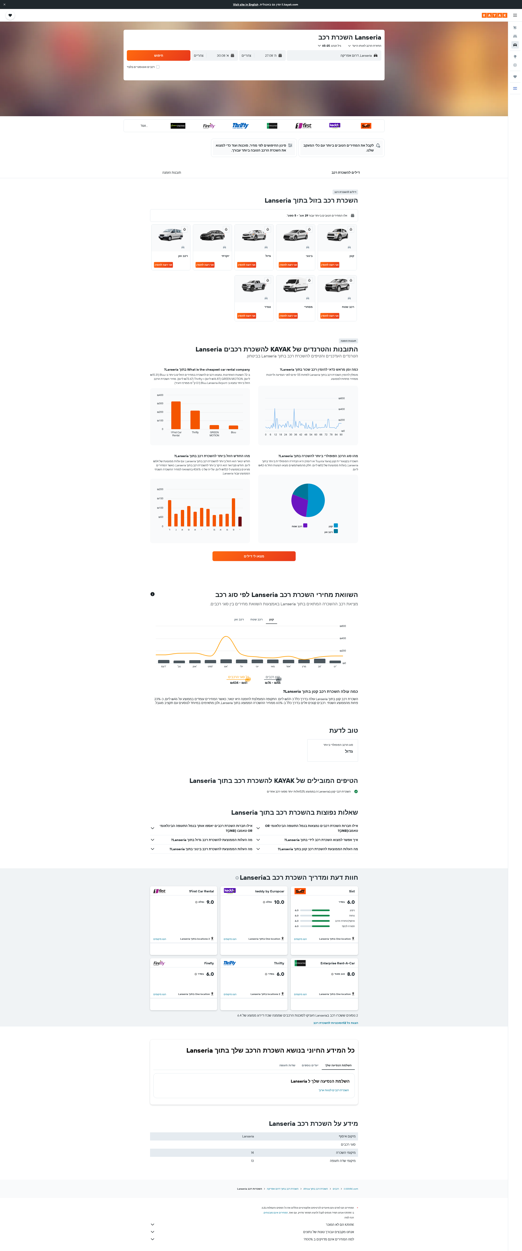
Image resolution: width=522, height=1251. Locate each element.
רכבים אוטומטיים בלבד (141, 67)
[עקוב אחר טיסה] (515, 65)
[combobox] (364, 46)
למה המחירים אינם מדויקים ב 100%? (329, 1239)
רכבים (336, 1188)
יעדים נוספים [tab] (310, 1065)
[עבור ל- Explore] (515, 56)
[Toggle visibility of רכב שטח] (299, 525)
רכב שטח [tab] (256, 619)
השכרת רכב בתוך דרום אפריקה (283, 1188)
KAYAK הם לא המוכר (340, 1224)
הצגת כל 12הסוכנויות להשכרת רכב (335, 1023)
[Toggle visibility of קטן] (333, 525)
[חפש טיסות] (515, 28)
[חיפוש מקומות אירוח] (515, 36)
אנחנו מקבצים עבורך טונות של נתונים (328, 1232)
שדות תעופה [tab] (287, 1065)
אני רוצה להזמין (329, 264)
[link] (254, 556)
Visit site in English (245, 4)
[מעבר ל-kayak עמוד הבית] (494, 15)
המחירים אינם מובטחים (276, 1212)
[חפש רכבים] (515, 45)
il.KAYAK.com (351, 1188)
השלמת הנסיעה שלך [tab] (338, 1065)
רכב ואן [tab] (239, 619)
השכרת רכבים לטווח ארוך (334, 1090)
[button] (4, 4)
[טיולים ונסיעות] (515, 77)
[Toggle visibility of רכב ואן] (331, 531)
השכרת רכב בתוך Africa (315, 1188)
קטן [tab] (271, 619)
